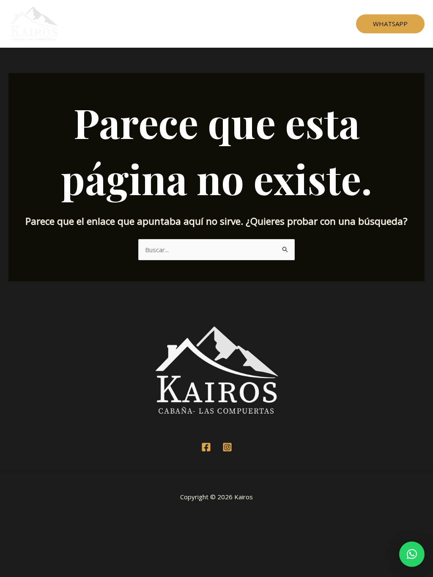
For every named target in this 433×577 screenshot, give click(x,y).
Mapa (254, 23)
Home (141, 23)
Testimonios (215, 23)
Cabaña (173, 23)
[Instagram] (227, 447)
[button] (412, 554)
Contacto (288, 23)
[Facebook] (206, 447)
